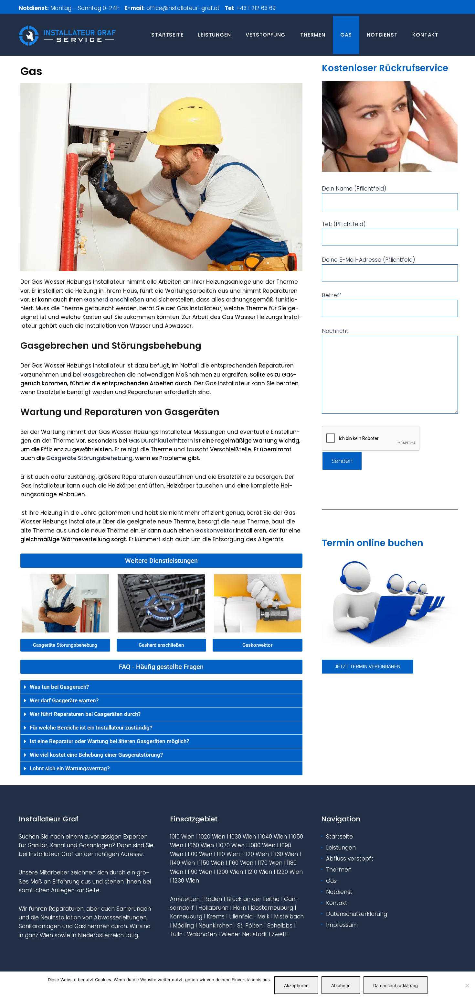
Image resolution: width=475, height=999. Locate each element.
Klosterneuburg (272, 908)
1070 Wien (231, 845)
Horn (239, 908)
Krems (216, 916)
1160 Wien (241, 863)
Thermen (312, 34)
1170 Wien (270, 863)
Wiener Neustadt (244, 934)
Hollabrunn (213, 908)
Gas (346, 34)
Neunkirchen (215, 925)
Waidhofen (202, 934)
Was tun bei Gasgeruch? (59, 687)
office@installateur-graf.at (183, 8)
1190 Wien (200, 872)
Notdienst (382, 34)
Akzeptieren (296, 985)
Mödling (183, 925)
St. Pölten (250, 925)
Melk (263, 916)
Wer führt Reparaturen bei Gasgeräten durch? (85, 714)
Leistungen (214, 34)
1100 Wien (200, 854)
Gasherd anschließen (114, 299)
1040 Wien (273, 836)
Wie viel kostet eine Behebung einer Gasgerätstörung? (96, 755)
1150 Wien (211, 863)
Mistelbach (289, 916)
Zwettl (280, 934)
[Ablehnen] (467, 985)
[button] (161, 561)
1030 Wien (243, 836)
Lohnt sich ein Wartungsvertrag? (70, 768)
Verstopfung (265, 34)
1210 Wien (260, 872)
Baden (213, 899)
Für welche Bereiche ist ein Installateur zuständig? (91, 727)
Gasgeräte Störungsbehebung (89, 458)
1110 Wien (228, 854)
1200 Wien (230, 872)
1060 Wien (201, 845)
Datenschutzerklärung (356, 914)
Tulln (176, 934)
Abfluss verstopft (350, 858)
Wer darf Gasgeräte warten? (64, 700)
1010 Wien (182, 836)
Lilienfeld (241, 916)
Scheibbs (279, 925)
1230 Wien (186, 880)
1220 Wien (290, 872)
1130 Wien (285, 854)
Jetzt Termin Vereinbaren (367, 666)
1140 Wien (182, 863)
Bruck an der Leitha (253, 899)
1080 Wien (262, 845)
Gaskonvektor (215, 530)
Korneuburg (186, 916)
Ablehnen (341, 985)
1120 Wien (256, 854)
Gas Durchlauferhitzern (161, 441)
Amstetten (185, 899)
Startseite (167, 34)
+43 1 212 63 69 (256, 8)
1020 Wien (212, 836)
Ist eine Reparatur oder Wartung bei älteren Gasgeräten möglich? (109, 741)
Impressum (342, 925)
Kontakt (425, 34)
